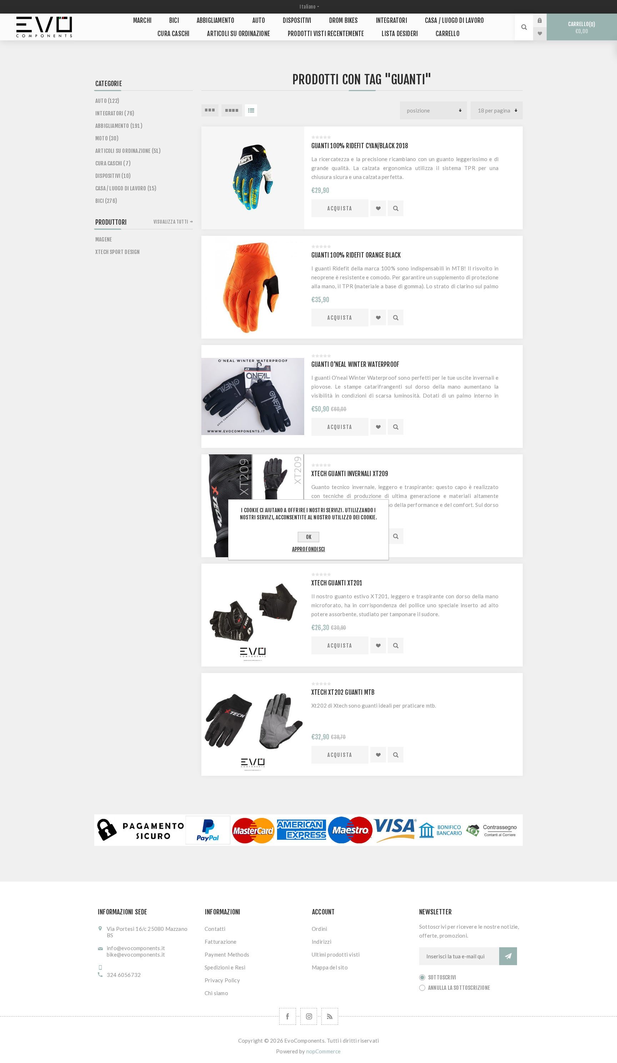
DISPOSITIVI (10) (113, 176)
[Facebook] (287, 1016)
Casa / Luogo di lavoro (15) (125, 188)
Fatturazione (220, 941)
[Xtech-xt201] (252, 615)
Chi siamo (216, 993)
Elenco (251, 110)
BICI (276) (106, 201)
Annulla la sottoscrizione (459, 987)
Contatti (215, 928)
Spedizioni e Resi (225, 967)
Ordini (319, 928)
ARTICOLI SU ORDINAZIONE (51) (128, 151)
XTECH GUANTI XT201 (336, 583)
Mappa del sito (330, 967)
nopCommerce (323, 1051)
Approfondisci (308, 549)
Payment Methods (227, 954)
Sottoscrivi (442, 977)
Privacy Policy (222, 980)
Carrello (580, 28)
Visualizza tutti (171, 222)
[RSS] (329, 1016)
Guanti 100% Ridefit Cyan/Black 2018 (359, 146)
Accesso (545, 20)
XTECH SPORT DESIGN (117, 252)
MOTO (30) (107, 138)
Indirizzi (321, 941)
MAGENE (103, 239)
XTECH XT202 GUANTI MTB (343, 692)
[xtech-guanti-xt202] (252, 724)
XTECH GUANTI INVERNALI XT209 (349, 474)
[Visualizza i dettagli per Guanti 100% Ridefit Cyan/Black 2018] (252, 177)
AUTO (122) (107, 101)
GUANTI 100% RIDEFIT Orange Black (356, 255)
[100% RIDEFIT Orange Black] (252, 287)
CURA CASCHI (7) (113, 163)
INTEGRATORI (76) (114, 113)
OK (308, 537)
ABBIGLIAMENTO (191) (118, 126)
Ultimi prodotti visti (336, 954)
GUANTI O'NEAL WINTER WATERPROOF (355, 364)
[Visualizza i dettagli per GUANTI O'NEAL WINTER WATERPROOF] (252, 396)
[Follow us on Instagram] (308, 1016)
